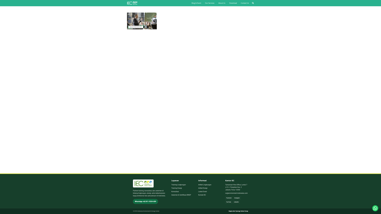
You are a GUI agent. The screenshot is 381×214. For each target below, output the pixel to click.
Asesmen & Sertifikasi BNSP (181, 195)
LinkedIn (236, 202)
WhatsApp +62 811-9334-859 (145, 201)
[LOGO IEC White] (132, 3)
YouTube (228, 202)
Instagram (237, 198)
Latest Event (202, 192)
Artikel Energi (202, 188)
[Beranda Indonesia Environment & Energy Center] (143, 183)
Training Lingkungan (178, 185)
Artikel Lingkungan (204, 185)
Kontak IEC (202, 195)
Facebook (228, 198)
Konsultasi (175, 192)
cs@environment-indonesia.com (236, 193)
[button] (253, 3)
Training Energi (176, 188)
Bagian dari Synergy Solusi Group (238, 211)
